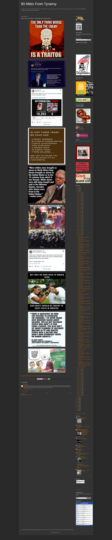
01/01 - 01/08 (80, 395)
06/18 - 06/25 (80, 230)
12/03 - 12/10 (80, 197)
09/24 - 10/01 (80, 211)
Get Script (80, 525)
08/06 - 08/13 (80, 221)
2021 (78, 398)
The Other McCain (80, 445)
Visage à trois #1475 (81, 239)
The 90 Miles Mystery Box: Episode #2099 (84, 269)
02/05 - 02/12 (80, 388)
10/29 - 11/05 (80, 204)
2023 (78, 191)
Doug (24, 384)
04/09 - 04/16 (80, 376)
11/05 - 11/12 (80, 203)
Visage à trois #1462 (81, 355)
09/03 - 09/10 (80, 215)
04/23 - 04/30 (80, 373)
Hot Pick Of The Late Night (82, 253)
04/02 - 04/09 (80, 377)
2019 (78, 401)
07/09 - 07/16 (80, 226)
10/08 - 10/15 (80, 208)
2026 (78, 187)
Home (47, 393)
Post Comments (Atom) (29, 394)
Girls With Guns (80, 255)
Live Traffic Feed (84, 503)
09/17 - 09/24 (80, 212)
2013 (78, 409)
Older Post (70, 393)
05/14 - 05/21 (80, 369)
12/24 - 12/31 (80, 193)
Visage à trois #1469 (81, 296)
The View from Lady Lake (81, 417)
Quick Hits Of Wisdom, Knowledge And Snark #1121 (35, 376)
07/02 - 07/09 (80, 227)
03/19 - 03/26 (80, 380)
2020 (78, 399)
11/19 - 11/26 (80, 200)
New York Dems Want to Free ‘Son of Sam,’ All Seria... (83, 238)
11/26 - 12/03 (80, 199)
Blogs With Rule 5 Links (81, 291)
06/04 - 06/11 (80, 233)
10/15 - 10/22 (80, 207)
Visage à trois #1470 (81, 279)
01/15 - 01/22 (80, 392)
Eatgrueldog (79, 425)
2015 (78, 406)
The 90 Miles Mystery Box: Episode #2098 (84, 288)
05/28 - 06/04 (80, 234)
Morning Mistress (80, 248)
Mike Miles (81, 127)
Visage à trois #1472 (81, 260)
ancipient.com (79, 489)
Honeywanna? (84, 418)
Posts (78, 480)
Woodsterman (79, 469)
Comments (79, 482)
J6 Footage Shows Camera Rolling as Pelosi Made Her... (84, 247)
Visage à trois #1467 (81, 315)
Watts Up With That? (80, 464)
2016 (78, 405)
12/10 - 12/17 (80, 196)
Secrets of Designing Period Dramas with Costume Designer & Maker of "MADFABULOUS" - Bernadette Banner (86, 433)
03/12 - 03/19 (80, 381)
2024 (78, 189)
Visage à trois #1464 (81, 338)
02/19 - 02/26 (80, 385)
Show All (90, 476)
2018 (78, 402)
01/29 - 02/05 (80, 389)
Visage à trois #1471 (81, 275)
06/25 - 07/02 (80, 229)
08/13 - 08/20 (80, 219)
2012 (78, 410)
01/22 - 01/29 (80, 391)
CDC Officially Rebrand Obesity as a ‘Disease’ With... (83, 264)
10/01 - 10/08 (80, 210)
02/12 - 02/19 (80, 387)
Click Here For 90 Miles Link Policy (81, 413)
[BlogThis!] (38, 379)
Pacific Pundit (79, 452)
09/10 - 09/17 (80, 214)
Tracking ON (87, 525)
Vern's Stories (79, 449)
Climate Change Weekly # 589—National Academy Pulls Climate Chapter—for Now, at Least (83, 466)
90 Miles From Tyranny (38, 4)
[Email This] (37, 379)
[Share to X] (40, 379)
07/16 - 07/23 (80, 225)
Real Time (84, 525)
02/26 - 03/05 (80, 384)
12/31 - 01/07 (80, 192)
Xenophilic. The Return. (81, 456)
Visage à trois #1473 (81, 256)
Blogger (59, 532)
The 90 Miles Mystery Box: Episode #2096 (84, 328)
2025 (78, 188)
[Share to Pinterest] (42, 379)
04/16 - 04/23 (80, 374)
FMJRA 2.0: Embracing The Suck (82, 446)
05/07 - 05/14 (80, 370)
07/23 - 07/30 (80, 223)
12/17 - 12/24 (80, 195)
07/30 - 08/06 (80, 222)
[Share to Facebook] (41, 379)
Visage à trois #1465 (81, 334)
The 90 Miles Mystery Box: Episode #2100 (84, 252)
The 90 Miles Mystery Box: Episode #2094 (84, 364)
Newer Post (23, 393)
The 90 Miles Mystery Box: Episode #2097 (84, 309)
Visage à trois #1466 (81, 319)
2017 (78, 403)
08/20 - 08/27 (80, 218)
